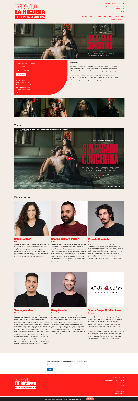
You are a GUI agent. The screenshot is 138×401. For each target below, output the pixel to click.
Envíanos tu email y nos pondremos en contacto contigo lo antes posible (67, 361)
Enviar (50, 369)
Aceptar (90, 398)
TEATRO (104, 16)
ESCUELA (91, 16)
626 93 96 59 (119, 8)
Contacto (117, 16)
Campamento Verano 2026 (117, 19)
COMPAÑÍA (99, 16)
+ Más (109, 16)
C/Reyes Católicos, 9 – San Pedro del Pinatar (113, 3)
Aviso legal (121, 395)
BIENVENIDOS (84, 16)
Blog (122, 16)
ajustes (79, 399)
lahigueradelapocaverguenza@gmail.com (113, 6)
